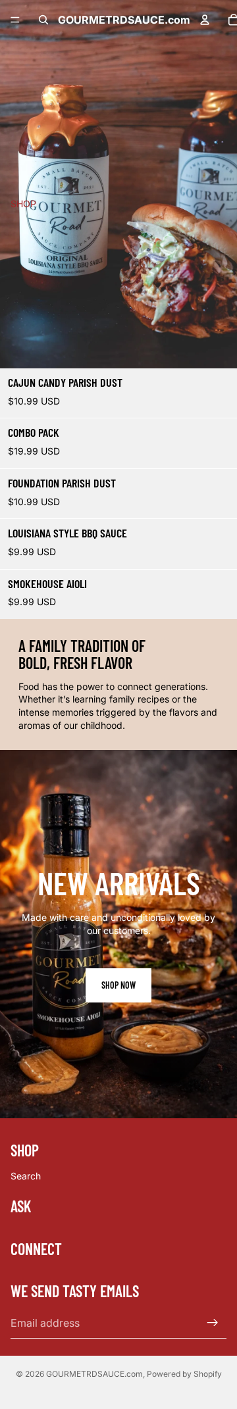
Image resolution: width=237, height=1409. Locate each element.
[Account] (204, 19)
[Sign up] (212, 1323)
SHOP (23, 203)
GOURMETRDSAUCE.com (94, 1374)
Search (26, 1175)
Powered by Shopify (184, 1374)
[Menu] (15, 20)
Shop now (118, 985)
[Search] (43, 19)
